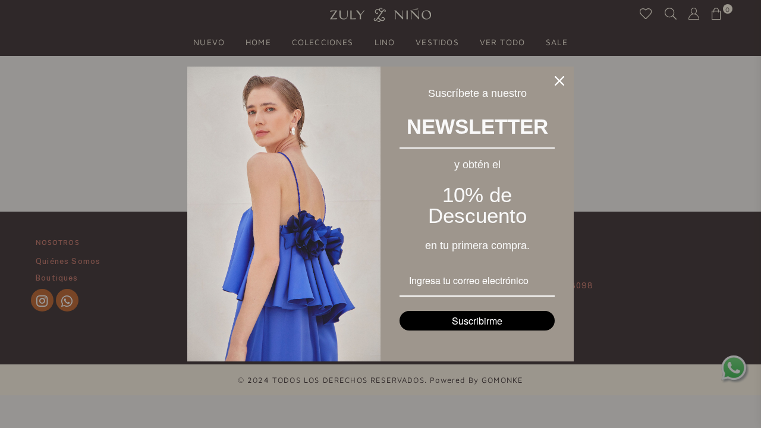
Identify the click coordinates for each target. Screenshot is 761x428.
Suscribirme (477, 321)
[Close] (559, 81)
